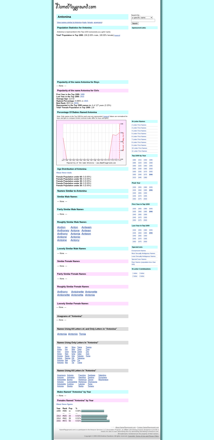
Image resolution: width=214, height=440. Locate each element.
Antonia (75, 233)
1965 (145, 169)
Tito (87, 351)
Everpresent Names (139, 250)
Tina (87, 349)
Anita (59, 349)
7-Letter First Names (139, 139)
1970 (145, 171)
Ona (73, 354)
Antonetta (77, 294)
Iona (67, 351)
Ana (59, 347)
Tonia (82, 333)
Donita (69, 386)
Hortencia (82, 379)
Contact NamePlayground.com (148, 427)
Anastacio (61, 375)
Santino (91, 377)
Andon (61, 227)
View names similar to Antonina (69, 22)
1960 (145, 166)
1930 (140, 169)
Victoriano (102, 377)
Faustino (82, 375)
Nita (73, 349)
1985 (151, 160)
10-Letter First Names (139, 148)
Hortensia (82, 382)
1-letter (134, 273)
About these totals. (64, 173)
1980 (145, 177)
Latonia (81, 384)
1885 (134, 163)
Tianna (88, 347)
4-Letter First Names (139, 131)
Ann (59, 351)
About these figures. (64, 404)
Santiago (91, 375)
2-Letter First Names (139, 125)
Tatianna (80, 358)
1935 (140, 171)
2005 (151, 171)
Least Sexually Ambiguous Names (144, 256)
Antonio (75, 236)
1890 (134, 166)
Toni (87, 354)
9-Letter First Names (139, 145)
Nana (67, 356)
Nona (74, 351)
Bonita (69, 379)
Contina (70, 384)
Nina (73, 347)
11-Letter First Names (139, 151)
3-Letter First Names (139, 128)
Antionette (63, 294)
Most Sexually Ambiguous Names (143, 253)
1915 (82, 96)
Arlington (71, 377)
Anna (59, 354)
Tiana (79, 362)
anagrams (98, 22)
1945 (140, 177)
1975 (145, 174)
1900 (134, 171)
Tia (78, 360)
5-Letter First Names (139, 133)
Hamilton (82, 377)
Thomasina (92, 382)
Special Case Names (139, 259)
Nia (66, 362)
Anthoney (63, 230)
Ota (73, 356)
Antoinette (77, 291)
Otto (73, 360)
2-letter (134, 276)
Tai (73, 362)
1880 (134, 160)
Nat (66, 360)
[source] (117, 35)
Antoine (62, 240)
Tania (79, 351)
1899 (82, 94)
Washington (103, 379)
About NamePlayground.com (125, 427)
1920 (140, 163)
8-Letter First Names (139, 142)
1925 (140, 166)
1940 (140, 174)
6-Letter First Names (139, 136)
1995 (151, 166)
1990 (151, 163)
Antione (62, 236)
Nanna (67, 358)
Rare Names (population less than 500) (144, 263)
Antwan (86, 230)
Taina (79, 347)
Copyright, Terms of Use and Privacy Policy (143, 436)
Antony (75, 240)
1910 (134, 177)
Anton (74, 227)
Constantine (72, 382)
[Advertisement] (136, 6)
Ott (73, 358)
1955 (145, 163)
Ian (66, 347)
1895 (134, 169)
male (85, 22)
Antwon (86, 233)
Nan (66, 354)
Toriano (91, 386)
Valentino (102, 375)
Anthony (62, 233)
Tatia (79, 354)
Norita (80, 386)
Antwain (87, 227)
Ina (66, 349)
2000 (151, 169)
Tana (79, 349)
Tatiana (80, 356)
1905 (134, 174)
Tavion (90, 379)
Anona (60, 356)
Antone (75, 230)
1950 (145, 160)
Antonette (91, 291)
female (90, 22)
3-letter (141, 273)
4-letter (141, 276)
